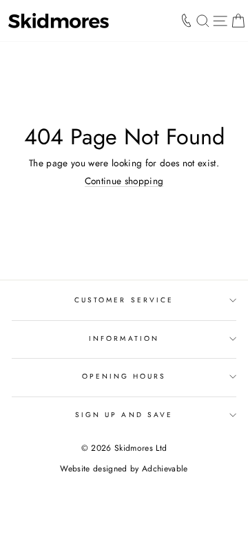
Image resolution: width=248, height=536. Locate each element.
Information (124, 338)
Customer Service (124, 300)
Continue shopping (124, 181)
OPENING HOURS (124, 376)
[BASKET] (238, 20)
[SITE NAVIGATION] (220, 20)
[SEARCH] (202, 20)
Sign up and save (124, 415)
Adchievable (165, 468)
